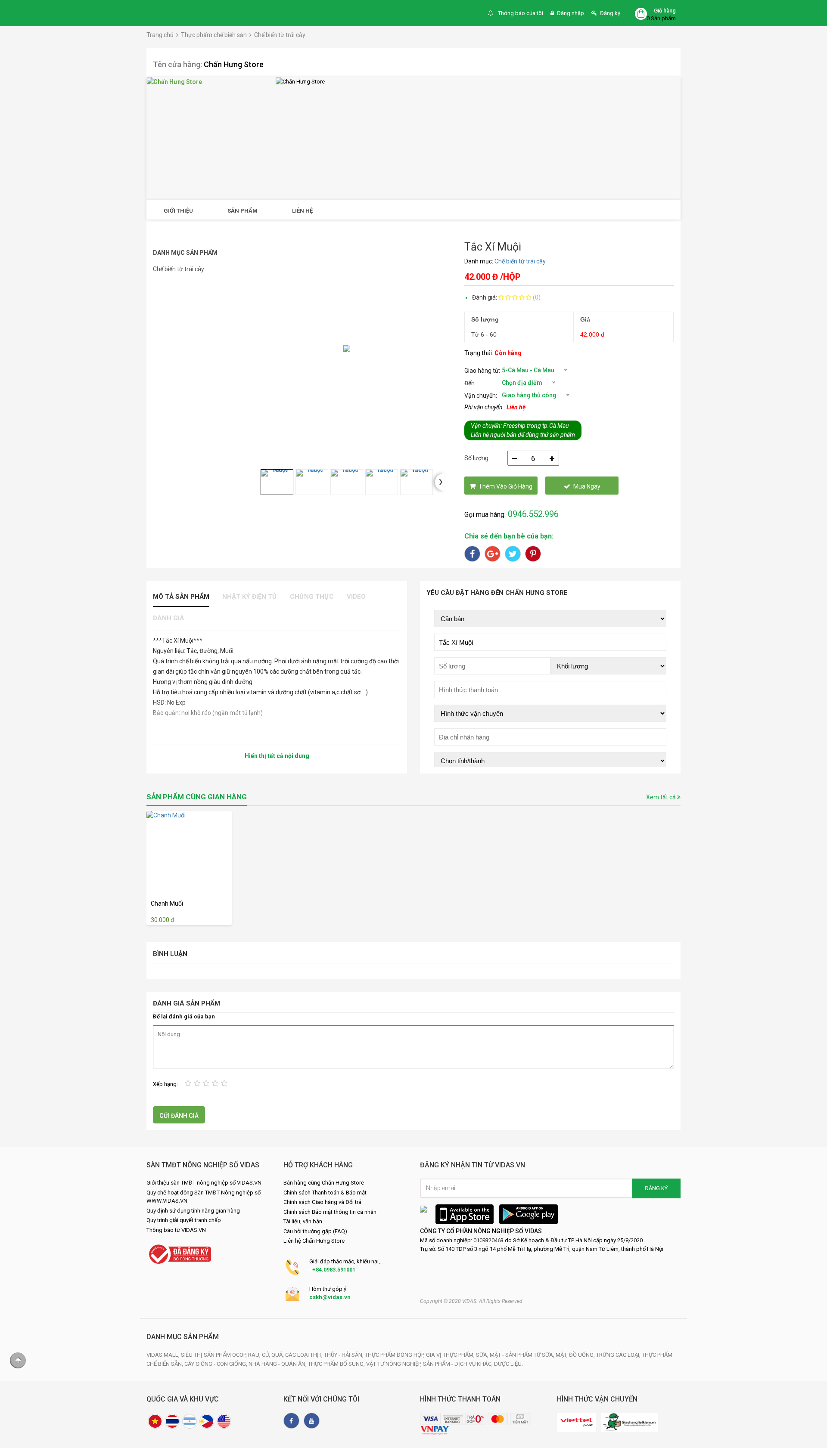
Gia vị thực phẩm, (451, 1355)
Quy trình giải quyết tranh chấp (183, 1220)
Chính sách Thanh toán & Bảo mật (325, 1192)
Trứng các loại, (619, 1355)
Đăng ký (610, 13)
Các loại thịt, (304, 1355)
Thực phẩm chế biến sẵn (214, 34)
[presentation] (440, 482)
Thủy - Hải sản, (344, 1355)
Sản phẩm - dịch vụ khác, (458, 1364)
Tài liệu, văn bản (302, 1221)
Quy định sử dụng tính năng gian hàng (193, 1210)
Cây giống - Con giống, (216, 1364)
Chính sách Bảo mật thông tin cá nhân (329, 1212)
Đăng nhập (570, 13)
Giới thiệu (178, 210)
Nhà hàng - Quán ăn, (278, 1364)
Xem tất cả (661, 797)
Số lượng (485, 319)
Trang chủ (160, 34)
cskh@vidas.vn (330, 1297)
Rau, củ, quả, (266, 1355)
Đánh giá (168, 618)
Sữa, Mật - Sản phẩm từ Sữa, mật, (522, 1355)
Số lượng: (477, 458)
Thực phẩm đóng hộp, (395, 1355)
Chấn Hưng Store (234, 64)
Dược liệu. (508, 1364)
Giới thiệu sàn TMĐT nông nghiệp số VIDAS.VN (203, 1182)
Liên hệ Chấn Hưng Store (314, 1241)
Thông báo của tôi (520, 13)
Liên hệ (302, 210)
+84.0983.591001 (333, 1269)
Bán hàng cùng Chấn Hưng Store (323, 1182)
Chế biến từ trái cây (279, 34)
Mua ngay (586, 486)
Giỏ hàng (665, 10)
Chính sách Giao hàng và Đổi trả (322, 1202)
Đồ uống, (582, 1355)
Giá (585, 319)
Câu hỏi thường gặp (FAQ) (315, 1231)
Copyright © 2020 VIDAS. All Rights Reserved (471, 1301)
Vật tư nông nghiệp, (394, 1364)
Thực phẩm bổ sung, (337, 1364)
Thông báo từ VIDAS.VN (176, 1230)
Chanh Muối (167, 903)
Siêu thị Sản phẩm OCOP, (214, 1355)
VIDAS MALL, (163, 1355)
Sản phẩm (242, 210)
